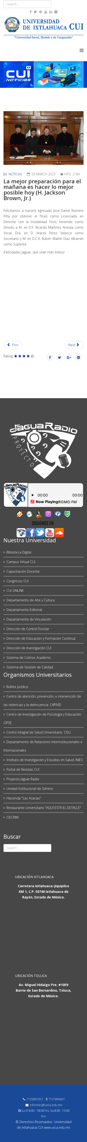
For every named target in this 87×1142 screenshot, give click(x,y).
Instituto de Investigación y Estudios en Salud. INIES (44, 760)
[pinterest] (40, 12)
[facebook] (31, 12)
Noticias (15, 174)
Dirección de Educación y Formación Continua (40, 638)
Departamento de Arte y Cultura (30, 600)
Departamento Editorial (24, 609)
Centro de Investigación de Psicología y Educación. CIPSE (42, 718)
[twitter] (35, 12)
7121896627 (56, 1099)
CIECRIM (12, 817)
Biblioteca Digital (18, 552)
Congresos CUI (17, 581)
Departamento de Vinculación (28, 619)
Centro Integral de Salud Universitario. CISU (38, 732)
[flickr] (56, 12)
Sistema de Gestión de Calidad (29, 667)
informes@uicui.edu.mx (46, 1105)
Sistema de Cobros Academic (28, 657)
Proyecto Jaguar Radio (22, 779)
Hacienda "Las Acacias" (23, 798)
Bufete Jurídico (17, 686)
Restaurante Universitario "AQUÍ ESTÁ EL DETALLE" (43, 807)
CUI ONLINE (15, 590)
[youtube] (45, 12)
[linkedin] (50, 12)
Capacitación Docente (23, 571)
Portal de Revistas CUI (22, 769)
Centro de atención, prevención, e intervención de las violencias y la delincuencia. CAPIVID (42, 700)
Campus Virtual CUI (20, 562)
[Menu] (82, 50)
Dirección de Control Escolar (27, 629)
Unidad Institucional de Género (29, 788)
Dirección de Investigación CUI (28, 648)
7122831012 (35, 1099)
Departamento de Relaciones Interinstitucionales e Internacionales (42, 746)
